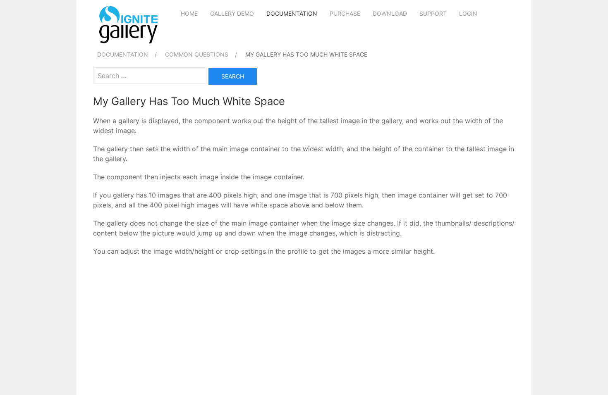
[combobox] (149, 75)
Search (232, 76)
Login (468, 13)
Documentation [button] (291, 13)
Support (433, 13)
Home (189, 13)
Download (390, 13)
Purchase (345, 13)
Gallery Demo (232, 13)
